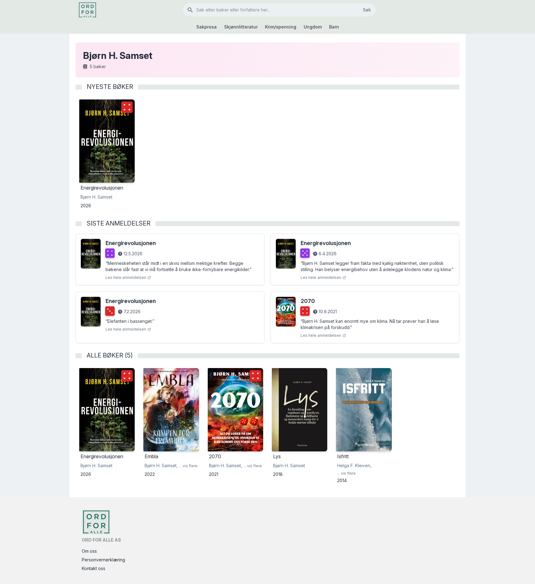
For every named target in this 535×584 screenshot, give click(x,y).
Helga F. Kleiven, (354, 465)
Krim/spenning (280, 26)
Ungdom (313, 26)
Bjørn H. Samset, (161, 465)
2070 (308, 301)
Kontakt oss (93, 568)
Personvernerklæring (103, 559)
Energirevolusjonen (131, 243)
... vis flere (188, 465)
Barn (334, 26)
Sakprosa (206, 26)
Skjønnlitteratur (241, 26)
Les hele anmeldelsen (126, 277)
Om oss (89, 551)
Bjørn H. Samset (96, 197)
